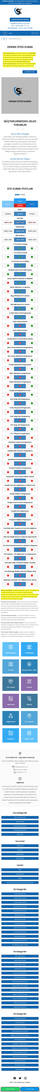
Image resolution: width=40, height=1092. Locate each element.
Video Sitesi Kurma (20, 919)
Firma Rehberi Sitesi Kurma (20, 1031)
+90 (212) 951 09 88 (21, 769)
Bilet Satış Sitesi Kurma (20, 1052)
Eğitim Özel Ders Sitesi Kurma (20, 1035)
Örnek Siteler (20, 858)
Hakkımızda (20, 846)
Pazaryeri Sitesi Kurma (20, 940)
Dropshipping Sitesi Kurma (20, 945)
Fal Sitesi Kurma (20, 1022)
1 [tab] (17, 194)
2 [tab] (22, 194)
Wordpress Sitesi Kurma (20, 1044)
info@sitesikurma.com (20, 23)
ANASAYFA (35, 33)
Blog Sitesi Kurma (20, 915)
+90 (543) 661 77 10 (21, 772)
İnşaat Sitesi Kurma (20, 1018)
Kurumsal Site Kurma (20, 826)
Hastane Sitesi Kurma (20, 902)
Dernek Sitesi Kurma (15, 39)
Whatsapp (10, 1089)
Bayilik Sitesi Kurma (20, 936)
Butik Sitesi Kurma (20, 1061)
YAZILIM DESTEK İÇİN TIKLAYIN (20, 19)
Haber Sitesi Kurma (20, 960)
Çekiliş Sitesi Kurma (20, 969)
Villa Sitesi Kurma (20, 923)
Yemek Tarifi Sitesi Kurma (20, 994)
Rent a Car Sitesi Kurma (20, 998)
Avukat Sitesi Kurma (20, 977)
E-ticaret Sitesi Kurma (20, 830)
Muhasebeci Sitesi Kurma (20, 981)
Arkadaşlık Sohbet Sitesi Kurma (20, 990)
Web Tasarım (20, 821)
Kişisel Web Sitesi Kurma (20, 1056)
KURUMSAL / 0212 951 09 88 (20, 28)
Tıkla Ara (30, 1089)
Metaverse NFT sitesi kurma (20, 1048)
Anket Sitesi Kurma (20, 1039)
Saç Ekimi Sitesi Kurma (20, 906)
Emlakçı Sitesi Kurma (20, 898)
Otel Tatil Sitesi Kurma (20, 1003)
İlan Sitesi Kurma (20, 956)
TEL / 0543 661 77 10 (20, 25)
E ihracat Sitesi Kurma (20, 932)
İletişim (20, 878)
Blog (20, 870)
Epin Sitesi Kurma (20, 1065)
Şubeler (20, 850)
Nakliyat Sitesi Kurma (20, 1007)
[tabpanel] (20, 392)
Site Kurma (20, 834)
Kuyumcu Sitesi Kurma (20, 973)
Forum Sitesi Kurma (20, 964)
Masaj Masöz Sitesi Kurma (20, 986)
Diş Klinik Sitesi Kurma (20, 911)
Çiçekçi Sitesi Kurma (20, 894)
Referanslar (20, 854)
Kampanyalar (20, 874)
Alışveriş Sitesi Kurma (20, 928)
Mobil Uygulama (20, 1069)
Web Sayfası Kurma (20, 817)
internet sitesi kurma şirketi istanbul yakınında (20, 882)
